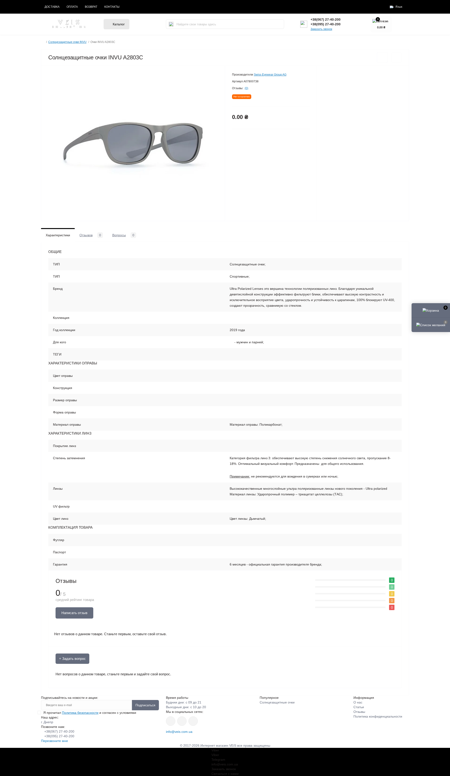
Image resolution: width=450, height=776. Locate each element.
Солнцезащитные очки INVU (67, 42)
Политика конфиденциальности (377, 716)
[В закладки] (382, 57)
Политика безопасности (80, 713)
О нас (357, 702)
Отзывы (359, 712)
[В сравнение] (396, 57)
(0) (246, 88)
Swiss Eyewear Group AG (270, 74)
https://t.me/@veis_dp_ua (182, 721)
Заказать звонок (321, 29)
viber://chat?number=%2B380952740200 (193, 721)
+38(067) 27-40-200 (326, 19)
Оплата (72, 6)
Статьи (358, 707)
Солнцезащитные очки (277, 702)
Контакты (112, 6)
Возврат (91, 6)
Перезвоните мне (54, 741)
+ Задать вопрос (72, 659)
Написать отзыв (74, 613)
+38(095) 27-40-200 (326, 24)
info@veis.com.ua (179, 732)
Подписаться (145, 705)
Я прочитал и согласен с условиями (89, 713)
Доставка (52, 6)
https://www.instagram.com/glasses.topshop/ (170, 721)
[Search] (171, 24)
